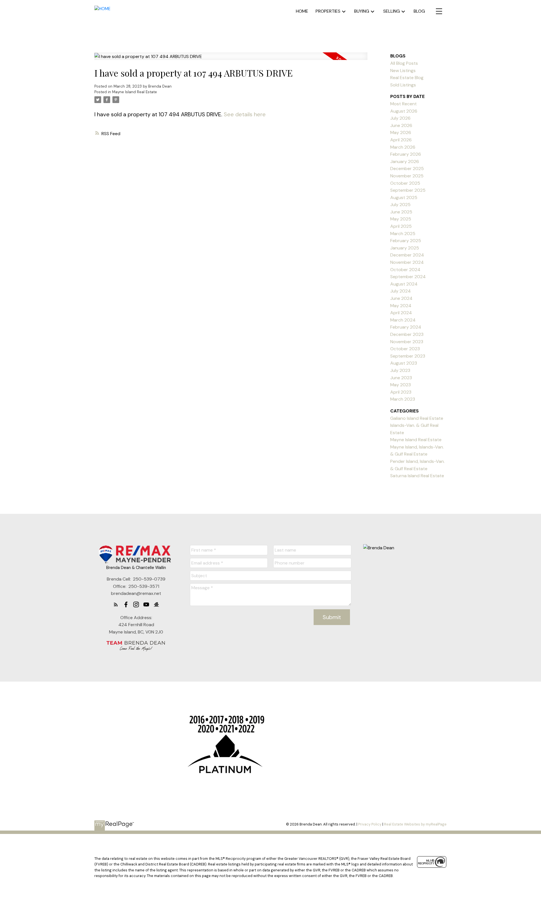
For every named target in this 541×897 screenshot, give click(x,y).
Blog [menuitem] (419, 11)
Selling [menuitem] (391, 11)
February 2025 (405, 241)
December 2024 (407, 255)
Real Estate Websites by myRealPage (415, 824)
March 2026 (402, 147)
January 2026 (404, 161)
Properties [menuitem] (328, 11)
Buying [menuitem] (361, 11)
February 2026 (405, 154)
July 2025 (400, 204)
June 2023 (401, 378)
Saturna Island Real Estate (417, 476)
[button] (116, 604)
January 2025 (404, 248)
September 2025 (407, 190)
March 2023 (402, 399)
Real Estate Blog (407, 78)
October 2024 (405, 270)
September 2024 (408, 277)
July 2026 (400, 118)
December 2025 (407, 168)
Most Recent (403, 104)
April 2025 (401, 226)
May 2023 (400, 385)
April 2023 (400, 392)
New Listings (403, 70)
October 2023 (405, 349)
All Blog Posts (404, 63)
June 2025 (401, 212)
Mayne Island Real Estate (134, 92)
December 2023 (407, 334)
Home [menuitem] (302, 11)
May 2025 (400, 219)
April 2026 (401, 140)
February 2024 (405, 327)
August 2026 (403, 111)
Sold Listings (403, 85)
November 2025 (407, 176)
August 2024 (404, 284)
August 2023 (403, 363)
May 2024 (400, 306)
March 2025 (402, 233)
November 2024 (407, 262)
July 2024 (400, 291)
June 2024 (401, 298)
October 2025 (405, 183)
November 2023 (406, 342)
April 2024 (401, 313)
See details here (245, 114)
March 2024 (403, 320)
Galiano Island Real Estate (416, 418)
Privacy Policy (370, 824)
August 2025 (403, 197)
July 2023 (400, 370)
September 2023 (407, 356)
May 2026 (400, 132)
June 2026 (401, 125)
